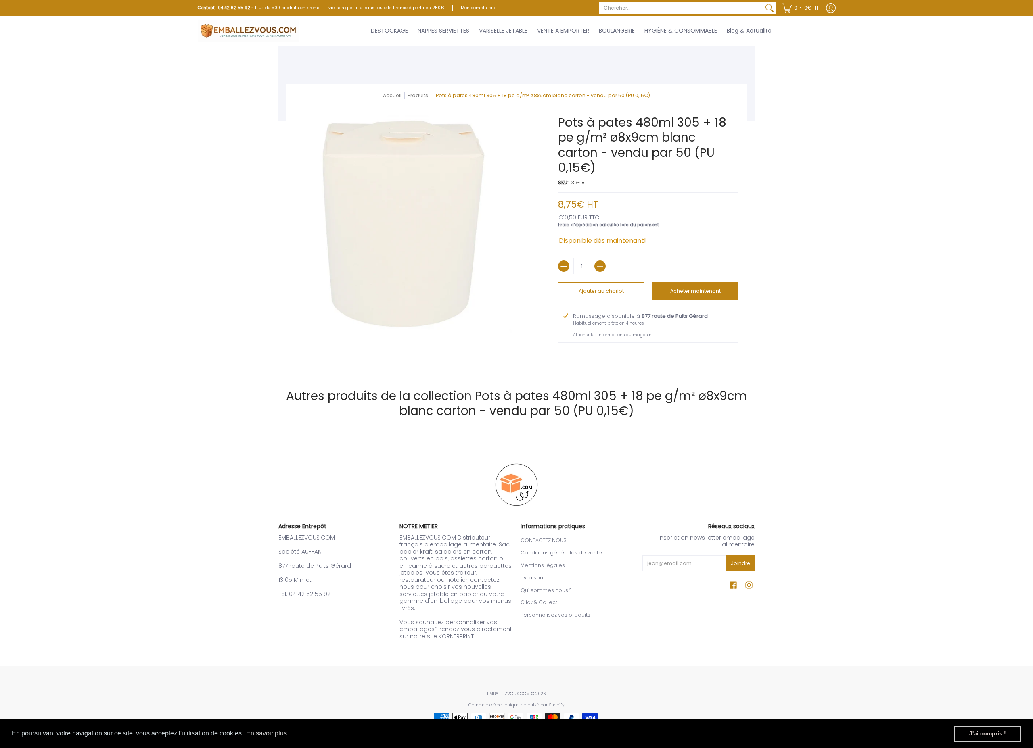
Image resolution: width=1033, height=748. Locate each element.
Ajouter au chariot (601, 291)
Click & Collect (539, 602)
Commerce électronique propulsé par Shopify (516, 705)
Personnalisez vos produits (555, 614)
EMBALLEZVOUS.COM (508, 694)
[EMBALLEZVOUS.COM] (248, 31)
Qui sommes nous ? (546, 590)
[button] (800, 8)
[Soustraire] (563, 266)
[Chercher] (769, 8)
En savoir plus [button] (266, 733)
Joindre (740, 563)
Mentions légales (543, 565)
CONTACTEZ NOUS (544, 540)
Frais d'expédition (578, 224)
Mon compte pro (478, 8)
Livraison (532, 577)
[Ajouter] (600, 266)
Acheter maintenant (695, 291)
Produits (418, 95)
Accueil (392, 95)
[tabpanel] (516, 358)
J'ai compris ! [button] (987, 733)
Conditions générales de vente (561, 552)
